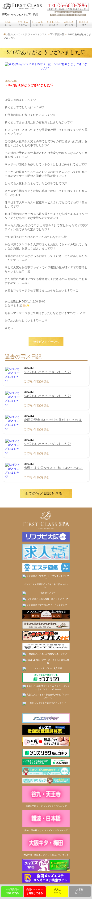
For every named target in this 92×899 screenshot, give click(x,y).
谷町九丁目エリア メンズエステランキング (46, 806)
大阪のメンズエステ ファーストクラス (26, 34)
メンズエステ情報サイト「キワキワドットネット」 (46, 586)
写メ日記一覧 (57, 34)
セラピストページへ (46, 341)
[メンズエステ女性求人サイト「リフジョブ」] (46, 605)
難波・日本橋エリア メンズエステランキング (46, 830)
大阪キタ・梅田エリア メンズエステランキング (46, 855)
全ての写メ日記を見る (44, 493)
